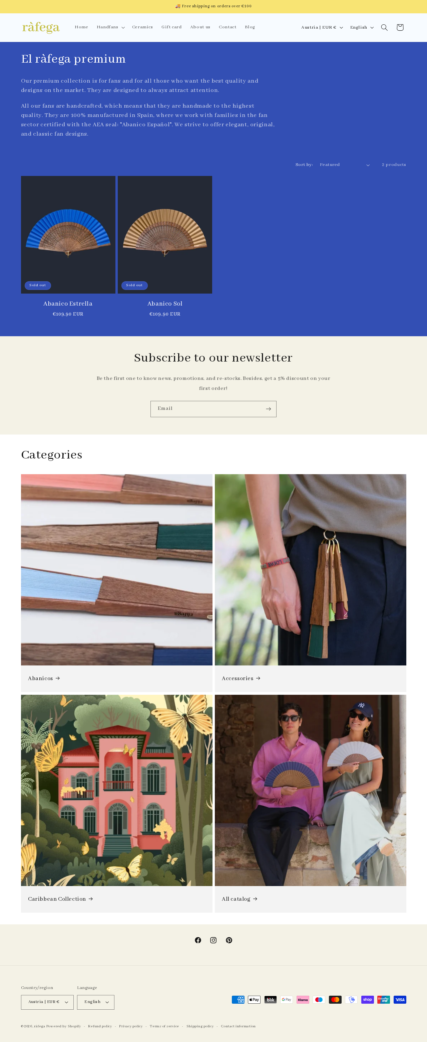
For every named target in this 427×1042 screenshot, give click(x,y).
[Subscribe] (268, 409)
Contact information (238, 1026)
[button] (110, 27)
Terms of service (164, 1026)
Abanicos (40, 678)
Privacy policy (130, 1026)
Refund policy (100, 1026)
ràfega (39, 1026)
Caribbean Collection (57, 899)
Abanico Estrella (68, 304)
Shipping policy (200, 1026)
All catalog (236, 899)
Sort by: (304, 165)
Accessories (238, 678)
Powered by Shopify (63, 1026)
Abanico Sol (165, 304)
